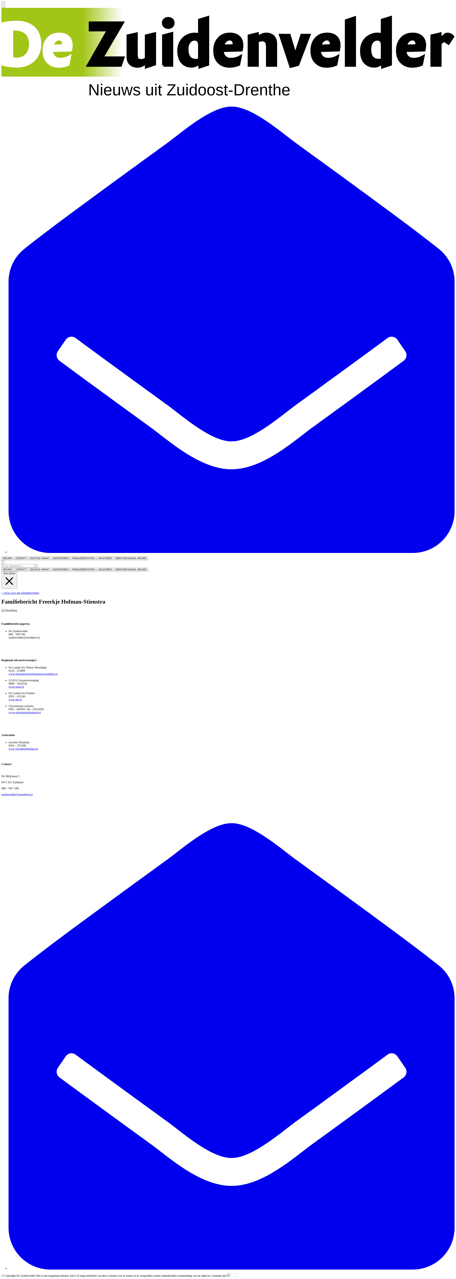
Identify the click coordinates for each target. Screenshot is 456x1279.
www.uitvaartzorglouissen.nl (25, 712)
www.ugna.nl (16, 686)
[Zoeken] (36, 566)
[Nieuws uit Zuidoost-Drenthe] (228, 102)
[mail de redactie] (232, 551)
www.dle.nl (15, 699)
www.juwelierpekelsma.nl (23, 748)
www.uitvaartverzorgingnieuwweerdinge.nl (33, 673)
